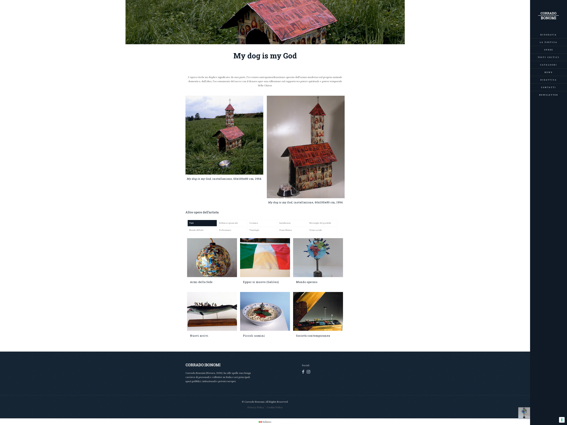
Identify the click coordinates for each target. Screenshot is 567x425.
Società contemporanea (313, 335)
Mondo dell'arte (196, 230)
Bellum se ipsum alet (228, 223)
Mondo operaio (306, 282)
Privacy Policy (255, 407)
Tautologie (254, 230)
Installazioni (284, 223)
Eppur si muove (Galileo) (261, 282)
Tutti (191, 223)
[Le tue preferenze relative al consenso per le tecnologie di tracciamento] (562, 420)
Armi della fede (201, 282)
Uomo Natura (285, 230)
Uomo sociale (315, 230)
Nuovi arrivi (199, 335)
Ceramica (253, 223)
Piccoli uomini (254, 335)
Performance (225, 230)
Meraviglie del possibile (320, 223)
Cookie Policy (275, 407)
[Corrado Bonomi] (548, 15)
